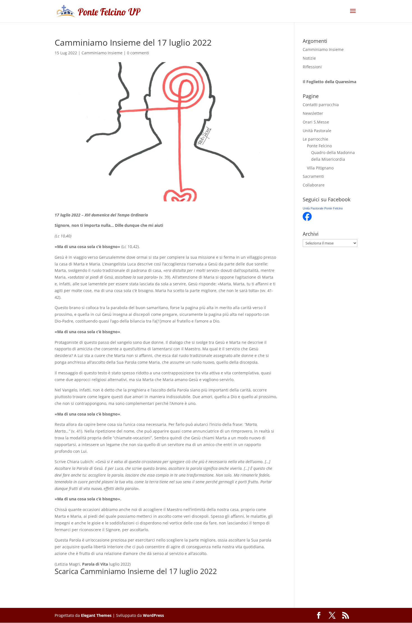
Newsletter (313, 113)
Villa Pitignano (320, 168)
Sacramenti (313, 176)
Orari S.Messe (316, 122)
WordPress (153, 615)
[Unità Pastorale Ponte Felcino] (307, 219)
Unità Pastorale (317, 130)
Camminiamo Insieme (102, 52)
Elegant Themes (96, 615)
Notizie (309, 58)
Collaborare (314, 185)
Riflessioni (312, 66)
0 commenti (138, 52)
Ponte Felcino (319, 145)
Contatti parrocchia (321, 104)
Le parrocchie (315, 139)
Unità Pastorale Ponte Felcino (323, 208)
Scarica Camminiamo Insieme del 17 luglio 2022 (136, 571)
